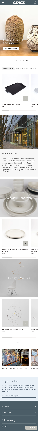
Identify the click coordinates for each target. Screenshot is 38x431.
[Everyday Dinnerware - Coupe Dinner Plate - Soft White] (15, 233)
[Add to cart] (25, 243)
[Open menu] (5, 2)
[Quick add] (25, 98)
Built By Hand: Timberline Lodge (14, 368)
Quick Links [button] (6, 406)
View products (11, 48)
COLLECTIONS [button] (6, 412)
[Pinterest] (2, 426)
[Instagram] (6, 426)
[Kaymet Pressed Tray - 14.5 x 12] (15, 88)
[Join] (34, 395)
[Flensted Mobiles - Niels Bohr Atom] (15, 313)
